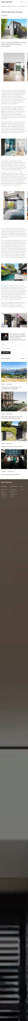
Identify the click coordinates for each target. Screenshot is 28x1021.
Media (14, 6)
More (22, 358)
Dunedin (12, 495)
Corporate (4, 6)
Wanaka (12, 492)
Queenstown (13, 491)
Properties (9, 384)
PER (22, 2)
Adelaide (3, 492)
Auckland (13, 489)
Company (4, 471)
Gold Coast (4, 495)
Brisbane (3, 494)
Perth (9, 6)
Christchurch (14, 494)
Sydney (3, 497)
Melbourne (4, 489)
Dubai (21, 489)
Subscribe (6, 352)
